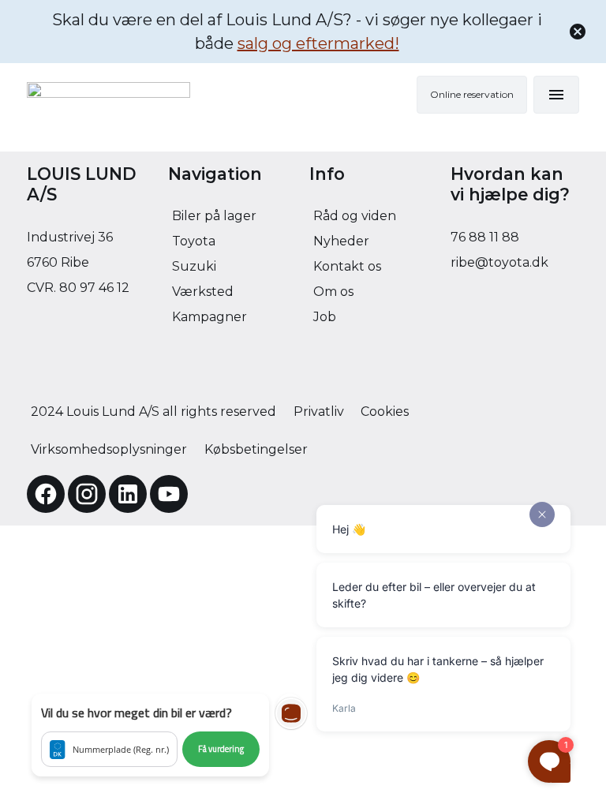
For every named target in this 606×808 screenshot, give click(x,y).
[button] (150, 735)
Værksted (203, 291)
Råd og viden (354, 215)
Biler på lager (214, 215)
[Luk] (578, 31)
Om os (333, 291)
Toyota (193, 241)
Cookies (385, 411)
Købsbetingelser (256, 449)
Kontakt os (347, 266)
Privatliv (319, 411)
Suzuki (194, 266)
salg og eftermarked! (318, 43)
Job (324, 316)
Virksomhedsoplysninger (109, 449)
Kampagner (209, 316)
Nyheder (341, 241)
